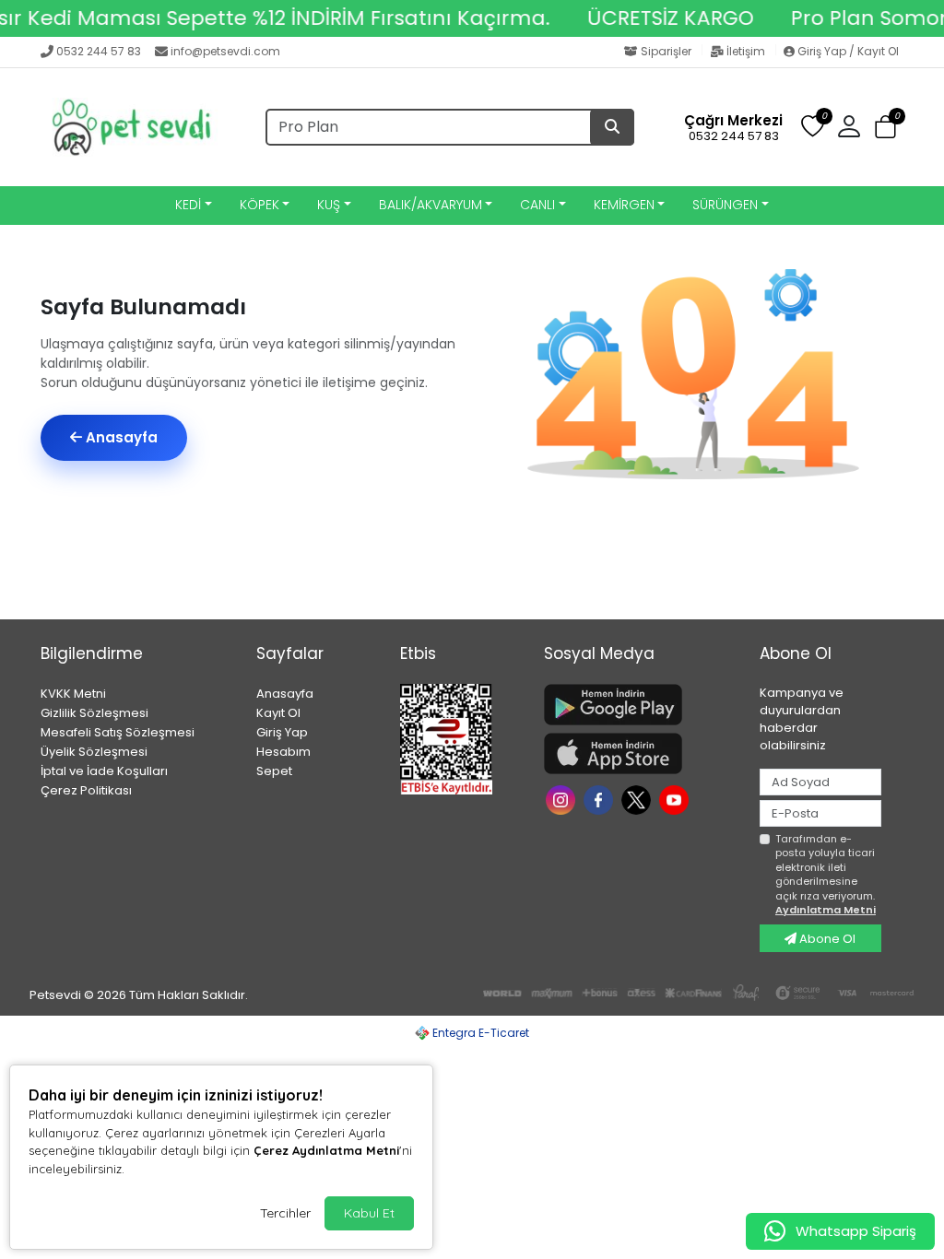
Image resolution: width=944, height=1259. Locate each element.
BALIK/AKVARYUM (430, 204)
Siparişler (666, 51)
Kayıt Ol (278, 713)
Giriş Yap (282, 732)
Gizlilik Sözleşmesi (94, 713)
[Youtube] (676, 798)
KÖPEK (259, 204)
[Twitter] (638, 798)
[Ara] (612, 127)
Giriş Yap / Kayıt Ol (847, 51)
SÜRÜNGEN (725, 204)
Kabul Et (369, 1213)
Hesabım (283, 751)
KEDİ (188, 204)
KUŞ (328, 204)
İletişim (746, 51)
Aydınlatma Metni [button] (825, 909)
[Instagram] (563, 798)
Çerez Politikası (86, 790)
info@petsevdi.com (225, 51)
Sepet (274, 771)
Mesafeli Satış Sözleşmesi (118, 732)
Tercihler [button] (285, 1213)
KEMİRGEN (624, 204)
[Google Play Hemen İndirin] (641, 704)
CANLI (537, 204)
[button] (885, 128)
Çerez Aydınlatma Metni (326, 1150)
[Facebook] (601, 798)
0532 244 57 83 (98, 51)
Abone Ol (826, 938)
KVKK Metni (73, 693)
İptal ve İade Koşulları (104, 771)
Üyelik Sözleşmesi (94, 751)
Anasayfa (120, 437)
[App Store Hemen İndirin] (641, 753)
